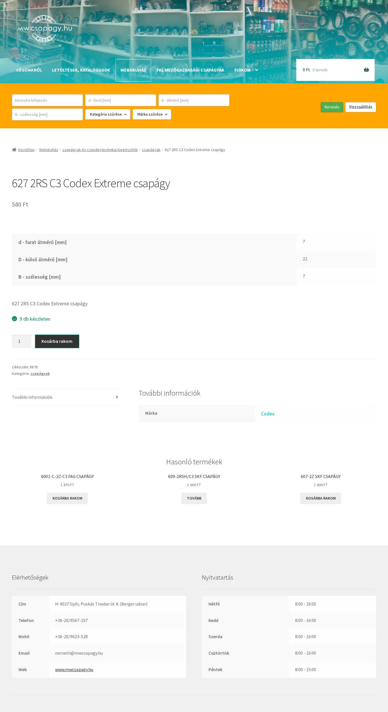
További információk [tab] (32, 397)
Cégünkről (29, 70)
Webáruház (133, 70)
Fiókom (242, 70)
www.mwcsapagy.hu (74, 669)
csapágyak (151, 149)
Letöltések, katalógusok (81, 70)
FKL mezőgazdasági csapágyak (190, 70)
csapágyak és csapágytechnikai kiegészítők (100, 149)
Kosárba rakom (56, 341)
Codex (267, 413)
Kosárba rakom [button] (67, 498)
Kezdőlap (26, 149)
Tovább (194, 498)
